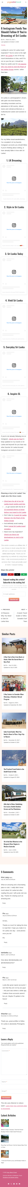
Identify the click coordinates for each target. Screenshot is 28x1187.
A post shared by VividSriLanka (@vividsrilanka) (14, 339)
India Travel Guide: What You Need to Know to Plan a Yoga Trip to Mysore (14, 734)
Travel (3, 45)
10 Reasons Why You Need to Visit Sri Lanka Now (6, 615)
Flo (4, 39)
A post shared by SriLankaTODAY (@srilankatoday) (15, 292)
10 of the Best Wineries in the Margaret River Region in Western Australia (13, 844)
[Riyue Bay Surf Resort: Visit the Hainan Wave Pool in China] (5, 1138)
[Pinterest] (16, 1184)
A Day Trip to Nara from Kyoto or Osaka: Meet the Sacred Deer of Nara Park (14, 659)
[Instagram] (14, 1184)
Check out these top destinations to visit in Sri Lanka (13, 537)
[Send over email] (24, 574)
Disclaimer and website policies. (11, 1177)
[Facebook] (8, 1184)
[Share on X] (17, 574)
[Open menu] (2, 2)
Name (4, 1082)
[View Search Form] (25, 2)
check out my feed (16, 439)
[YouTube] (19, 1184)
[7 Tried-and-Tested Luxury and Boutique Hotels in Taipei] (5, 1154)
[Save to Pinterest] (11, 574)
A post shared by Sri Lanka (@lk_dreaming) (14, 199)
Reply (4, 903)
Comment (6, 1051)
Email (4, 1091)
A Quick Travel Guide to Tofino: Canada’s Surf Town (21, 615)
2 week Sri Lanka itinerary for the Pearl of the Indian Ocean (15, 518)
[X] (11, 1184)
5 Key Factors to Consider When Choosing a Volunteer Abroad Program (14, 696)
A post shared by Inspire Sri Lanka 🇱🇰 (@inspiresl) (14, 432)
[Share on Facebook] (4, 574)
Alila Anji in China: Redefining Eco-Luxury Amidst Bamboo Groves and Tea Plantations (13, 806)
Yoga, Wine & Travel (12, 1172)
